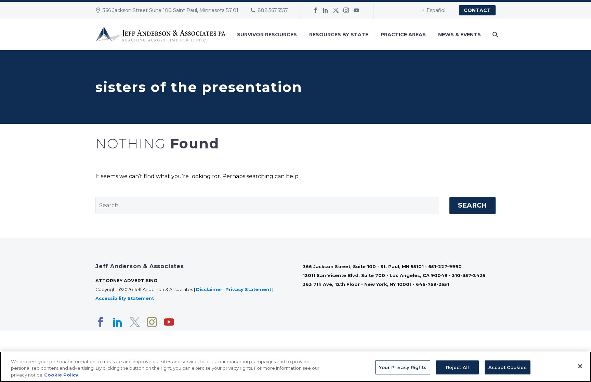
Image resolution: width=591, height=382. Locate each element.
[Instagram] (346, 10)
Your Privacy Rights (402, 367)
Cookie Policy (61, 375)
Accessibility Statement (125, 298)
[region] (295, 367)
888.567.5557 (273, 10)
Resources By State (338, 34)
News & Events (459, 34)
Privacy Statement (248, 289)
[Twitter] (336, 10)
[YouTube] (356, 10)
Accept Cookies (507, 367)
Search (472, 205)
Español (435, 10)
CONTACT (477, 10)
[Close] (580, 366)
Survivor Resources (267, 34)
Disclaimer (209, 289)
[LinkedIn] (325, 10)
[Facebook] (315, 10)
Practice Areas (403, 34)
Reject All (457, 367)
